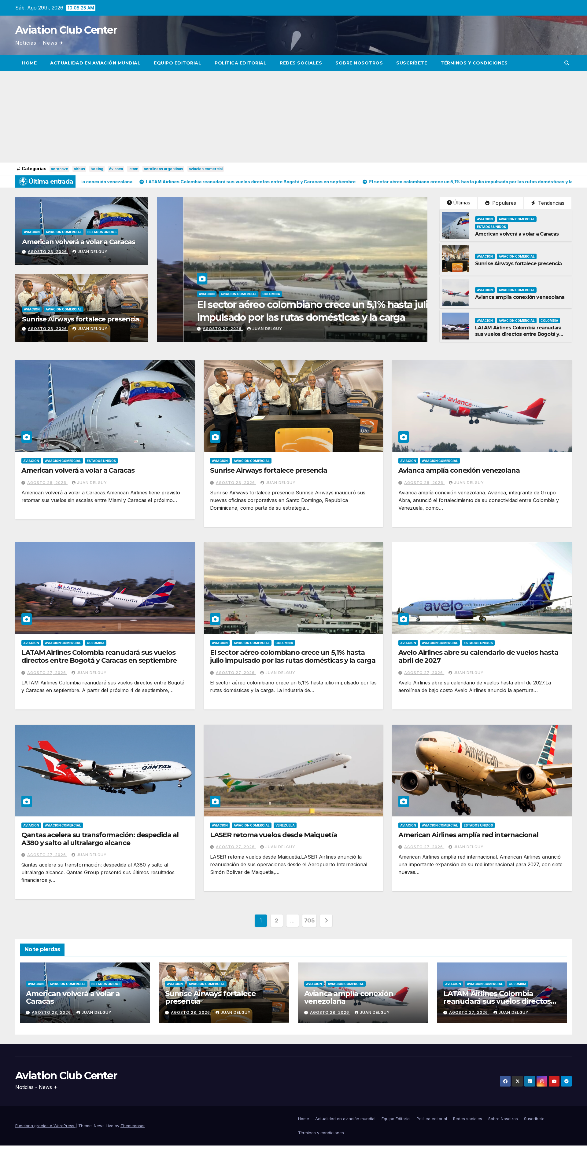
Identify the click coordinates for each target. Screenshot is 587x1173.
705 (309, 920)
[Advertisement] (293, 116)
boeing (96, 169)
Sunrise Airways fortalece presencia (80, 319)
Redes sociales (301, 63)
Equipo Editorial (177, 63)
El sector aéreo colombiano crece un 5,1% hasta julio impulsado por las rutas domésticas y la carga (292, 656)
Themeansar (132, 1125)
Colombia (549, 320)
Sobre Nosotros (359, 63)
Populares (503, 203)
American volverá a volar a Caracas (78, 242)
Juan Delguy (93, 251)
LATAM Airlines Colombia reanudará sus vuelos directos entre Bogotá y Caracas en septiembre (518, 334)
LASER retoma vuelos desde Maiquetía (274, 835)
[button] (566, 63)
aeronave (59, 169)
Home (29, 63)
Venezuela (285, 825)
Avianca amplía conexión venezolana (520, 297)
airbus (79, 169)
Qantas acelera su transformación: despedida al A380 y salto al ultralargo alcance (99, 839)
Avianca (116, 169)
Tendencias (550, 203)
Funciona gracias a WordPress (45, 1125)
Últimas (461, 203)
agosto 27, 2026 (47, 672)
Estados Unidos (101, 232)
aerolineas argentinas (163, 169)
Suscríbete (411, 63)
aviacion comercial (206, 169)
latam (133, 169)
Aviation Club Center (66, 30)
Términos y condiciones (474, 63)
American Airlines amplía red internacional (468, 835)
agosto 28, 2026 (48, 251)
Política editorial (240, 63)
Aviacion (32, 232)
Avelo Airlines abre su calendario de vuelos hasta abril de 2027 (478, 656)
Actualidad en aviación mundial (95, 63)
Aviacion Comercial (64, 232)
